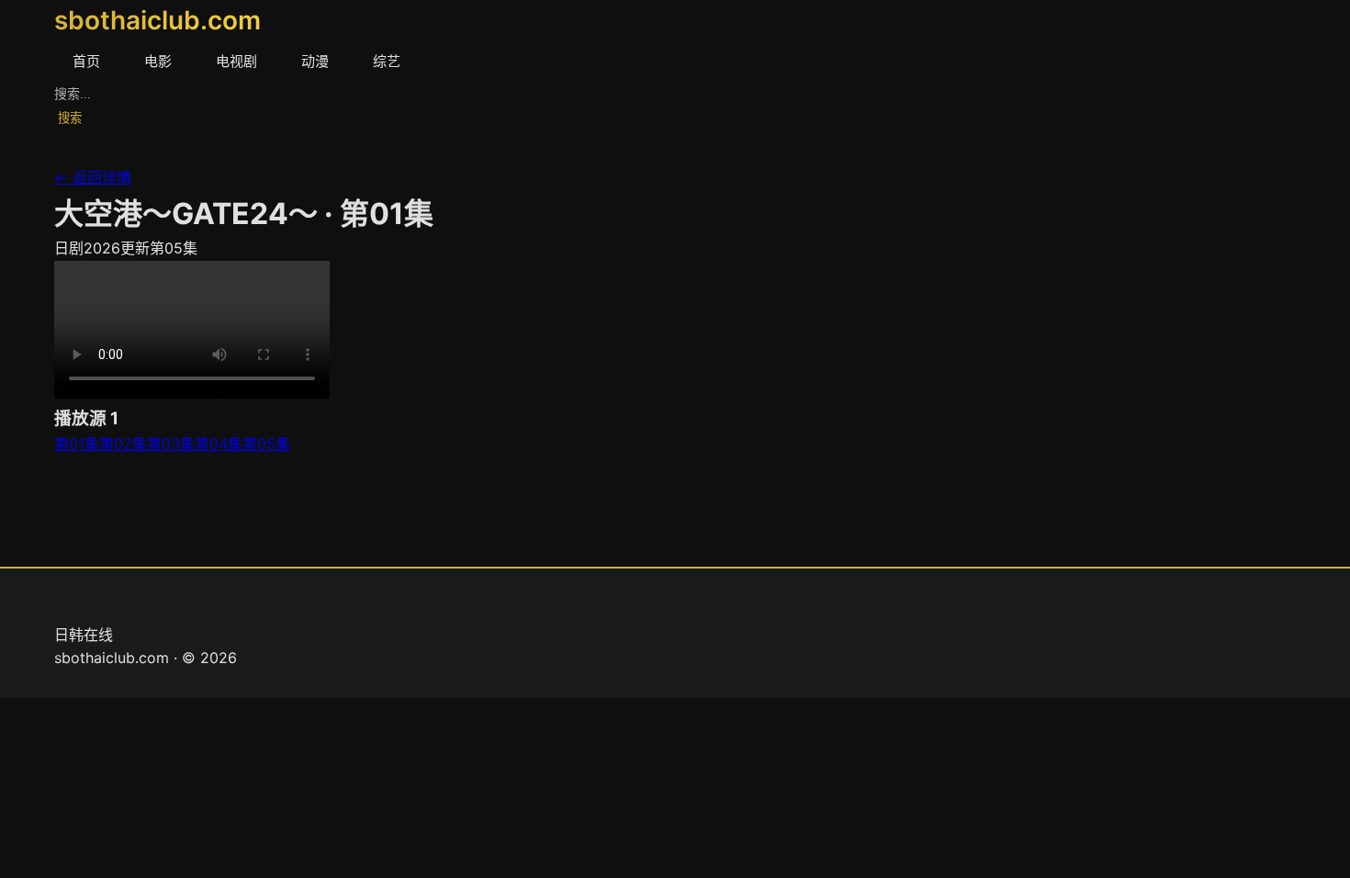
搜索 (70, 118)
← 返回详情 (92, 177)
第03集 (171, 443)
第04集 (218, 443)
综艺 (386, 61)
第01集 (76, 443)
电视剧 (236, 61)
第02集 (123, 443)
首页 (86, 61)
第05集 (266, 443)
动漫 (315, 61)
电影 (158, 61)
